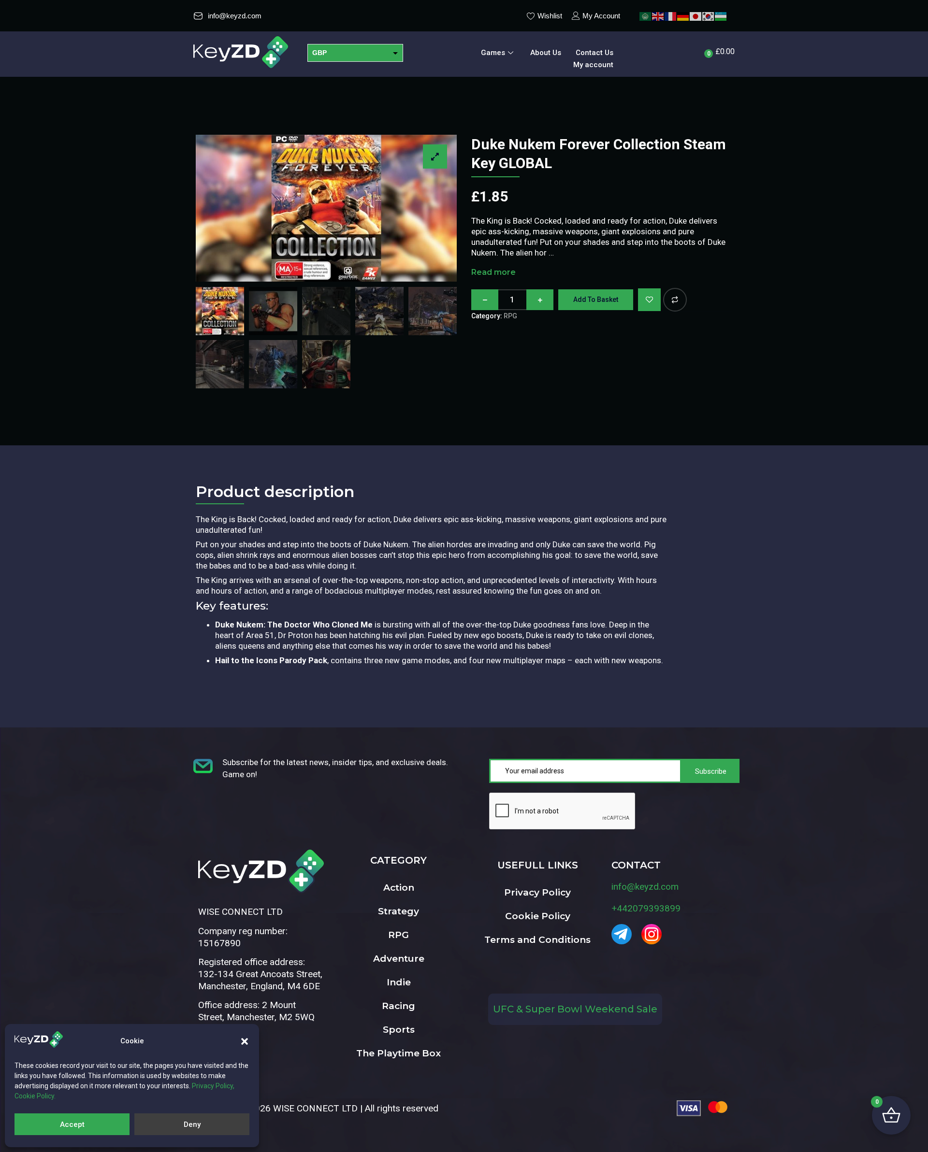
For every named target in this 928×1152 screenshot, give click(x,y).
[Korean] (708, 15)
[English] (658, 15)
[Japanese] (696, 15)
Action (398, 887)
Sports (399, 1029)
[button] (244, 1041)
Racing (398, 1005)
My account (593, 64)
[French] (671, 15)
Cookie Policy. (35, 1096)
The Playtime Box (398, 1053)
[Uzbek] (721, 15)
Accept (72, 1124)
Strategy (398, 911)
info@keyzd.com (645, 886)
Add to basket (595, 299)
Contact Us (594, 52)
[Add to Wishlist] (649, 299)
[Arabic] (645, 15)
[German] (683, 15)
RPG (510, 316)
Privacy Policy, (213, 1086)
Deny (192, 1124)
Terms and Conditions (537, 939)
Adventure (398, 958)
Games (493, 52)
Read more (493, 272)
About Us (545, 52)
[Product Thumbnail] (435, 156)
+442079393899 (646, 908)
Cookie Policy (537, 916)
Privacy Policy (537, 892)
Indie (399, 982)
